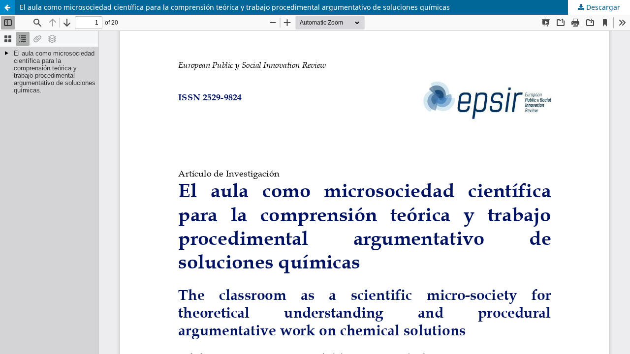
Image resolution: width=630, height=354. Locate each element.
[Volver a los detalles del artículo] (7, 7)
